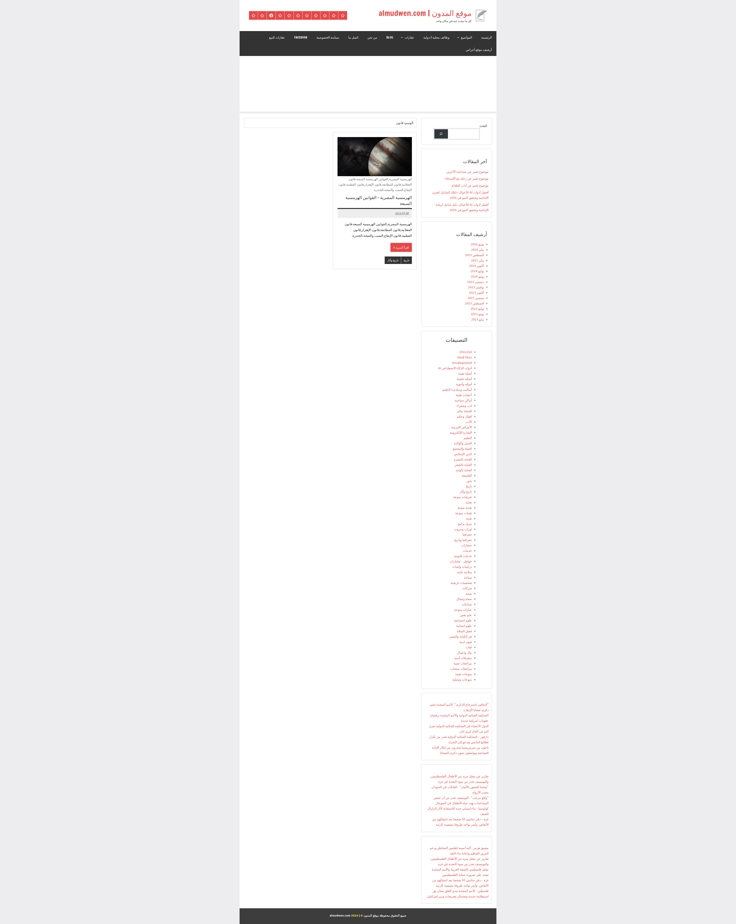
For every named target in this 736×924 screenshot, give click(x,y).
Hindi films (464, 357)
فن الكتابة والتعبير (460, 636)
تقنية (469, 518)
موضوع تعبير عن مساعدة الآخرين (467, 171)
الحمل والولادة (463, 443)
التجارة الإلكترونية (461, 432)
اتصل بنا (353, 37)
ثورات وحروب (463, 529)
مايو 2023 (477, 319)
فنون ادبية (465, 642)
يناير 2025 (477, 260)
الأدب (468, 421)
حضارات (466, 545)
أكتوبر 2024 (476, 265)
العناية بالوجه (464, 470)
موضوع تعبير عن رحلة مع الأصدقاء (467, 178)
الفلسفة (467, 475)
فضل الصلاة (464, 631)
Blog (389, 37)
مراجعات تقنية (463, 663)
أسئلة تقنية (465, 373)
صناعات (467, 604)
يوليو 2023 (477, 308)
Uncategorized (462, 362)
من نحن (372, 37)
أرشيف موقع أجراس (479, 50)
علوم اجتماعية (463, 620)
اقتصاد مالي (464, 411)
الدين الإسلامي (463, 454)
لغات (469, 647)
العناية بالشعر (463, 464)
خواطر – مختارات (461, 561)
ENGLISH (466, 352)
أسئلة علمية (464, 379)
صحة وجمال (464, 599)
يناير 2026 (477, 249)
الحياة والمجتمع (462, 448)
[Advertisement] (368, 85)
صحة (469, 593)
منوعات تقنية (463, 674)
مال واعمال (464, 652)
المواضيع (466, 37)
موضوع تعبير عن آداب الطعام (470, 185)
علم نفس (466, 615)
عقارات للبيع (277, 37)
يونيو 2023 (477, 314)
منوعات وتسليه (462, 679)
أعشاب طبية (464, 395)
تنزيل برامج (465, 523)
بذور (469, 481)
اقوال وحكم (464, 416)
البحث (483, 125)
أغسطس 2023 (474, 303)
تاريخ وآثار (393, 260)
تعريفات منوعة (462, 497)
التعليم (468, 438)
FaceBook (300, 37)
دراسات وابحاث (462, 566)
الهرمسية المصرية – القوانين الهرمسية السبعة (378, 200)
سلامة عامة (464, 572)
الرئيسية (486, 37)
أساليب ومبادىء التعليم (457, 389)
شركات (467, 588)
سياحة (468, 577)
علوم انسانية (464, 625)
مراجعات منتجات (461, 668)
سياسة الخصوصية (327, 37)
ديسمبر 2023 (475, 282)
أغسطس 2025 (474, 255)
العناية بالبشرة (463, 459)
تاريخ (406, 260)
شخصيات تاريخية (461, 582)
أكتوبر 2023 (476, 292)
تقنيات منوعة (463, 513)
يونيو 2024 (477, 276)
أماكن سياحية (463, 400)
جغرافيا (467, 534)
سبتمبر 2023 (475, 298)
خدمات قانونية (463, 556)
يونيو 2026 (477, 244)
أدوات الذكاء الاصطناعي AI (455, 368)
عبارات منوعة (463, 609)
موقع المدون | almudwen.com (425, 12)
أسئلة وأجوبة (464, 384)
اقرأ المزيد (402, 247)
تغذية (469, 502)
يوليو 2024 (477, 271)
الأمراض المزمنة (461, 427)
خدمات (467, 550)
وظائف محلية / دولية (436, 37)
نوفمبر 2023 (476, 287)
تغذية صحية (465, 507)
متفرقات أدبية (463, 658)
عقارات (409, 37)
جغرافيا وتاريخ (463, 540)
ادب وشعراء (464, 405)
